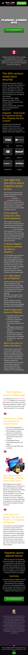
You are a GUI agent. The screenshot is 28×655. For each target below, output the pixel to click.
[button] (21, 3)
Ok (14, 653)
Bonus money (8, 229)
